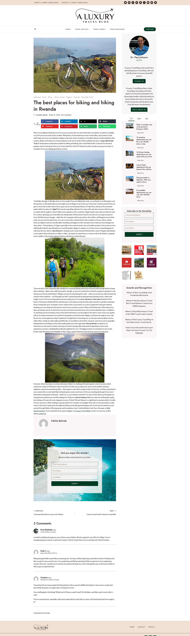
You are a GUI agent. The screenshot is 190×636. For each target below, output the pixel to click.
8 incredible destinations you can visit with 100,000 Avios (143, 193)
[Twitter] (133, 2)
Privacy (152, 627)
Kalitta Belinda (43, 115)
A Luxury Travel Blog (82, 411)
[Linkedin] (136, 2)
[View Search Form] (35, 29)
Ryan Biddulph (46, 530)
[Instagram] (148, 2)
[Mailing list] (125, 2)
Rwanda (77, 97)
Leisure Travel (59, 97)
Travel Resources (117, 29)
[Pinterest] (140, 2)
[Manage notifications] (184, 630)
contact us (42, 413)
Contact (141, 627)
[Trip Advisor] (144, 2)
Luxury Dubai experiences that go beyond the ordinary (143, 167)
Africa (50, 97)
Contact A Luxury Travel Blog (74, 2)
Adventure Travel (40, 97)
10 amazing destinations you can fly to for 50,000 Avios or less (143, 140)
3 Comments (67, 115)
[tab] (131, 119)
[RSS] (155, 2)
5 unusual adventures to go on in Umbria (48, 512)
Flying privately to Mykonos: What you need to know (143, 180)
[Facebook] (129, 2)
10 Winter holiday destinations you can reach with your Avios (144, 154)
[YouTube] (151, 2)
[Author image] (35, 115)
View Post (140, 133)
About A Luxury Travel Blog (46, 2)
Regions (69, 97)
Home (132, 627)
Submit (74, 483)
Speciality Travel (87, 97)
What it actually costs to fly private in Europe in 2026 (144, 127)
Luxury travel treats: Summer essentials (101, 512)
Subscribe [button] (150, 29)
